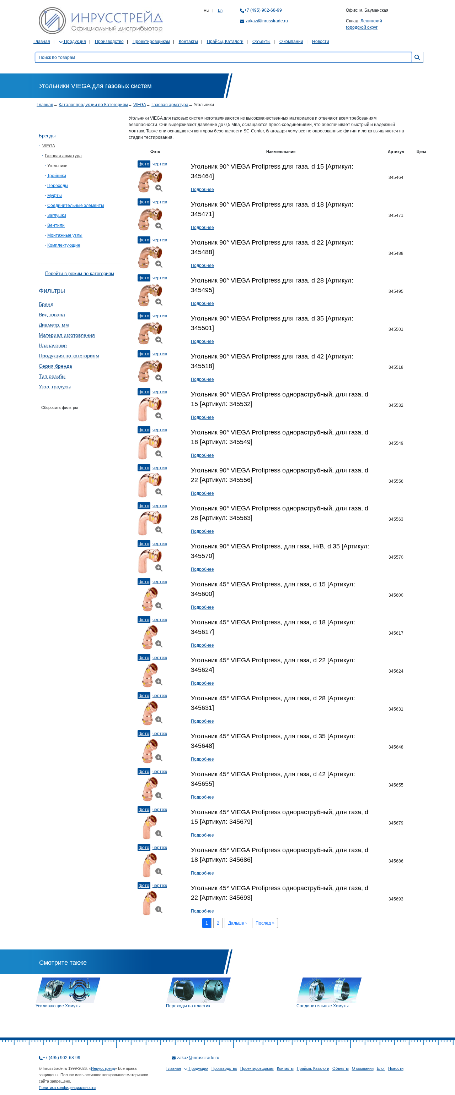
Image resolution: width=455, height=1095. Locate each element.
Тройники (56, 175)
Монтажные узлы (64, 235)
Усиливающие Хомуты (58, 1005)
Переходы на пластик (188, 1005)
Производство (109, 41)
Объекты (261, 41)
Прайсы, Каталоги (225, 41)
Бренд (46, 304)
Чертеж (159, 163)
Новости (320, 41)
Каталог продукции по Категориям (93, 104)
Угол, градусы (55, 386)
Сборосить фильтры (59, 407)
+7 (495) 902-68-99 (263, 10)
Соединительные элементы (75, 205)
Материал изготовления (67, 335)
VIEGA (139, 104)
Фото (144, 163)
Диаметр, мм (54, 325)
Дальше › (237, 923)
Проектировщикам (151, 41)
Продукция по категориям (69, 355)
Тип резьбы (52, 376)
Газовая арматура (169, 104)
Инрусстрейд (103, 1068)
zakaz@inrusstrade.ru (267, 20)
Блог (381, 1068)
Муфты (54, 195)
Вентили (56, 225)
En (220, 10)
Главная (41, 41)
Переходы (57, 185)
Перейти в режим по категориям (79, 273)
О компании (291, 41)
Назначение (53, 345)
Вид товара (52, 314)
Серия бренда (55, 366)
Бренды (47, 135)
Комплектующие (63, 245)
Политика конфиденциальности (67, 1087)
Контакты (188, 41)
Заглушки (56, 215)
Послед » (265, 923)
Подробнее (202, 189)
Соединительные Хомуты (322, 1005)
